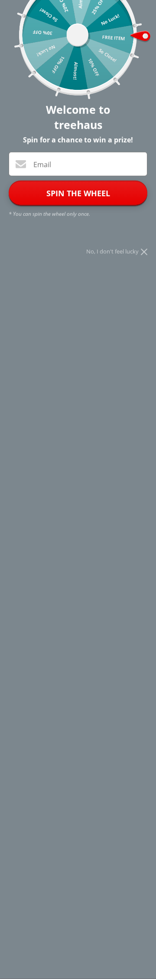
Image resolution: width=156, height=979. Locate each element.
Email (42, 164)
